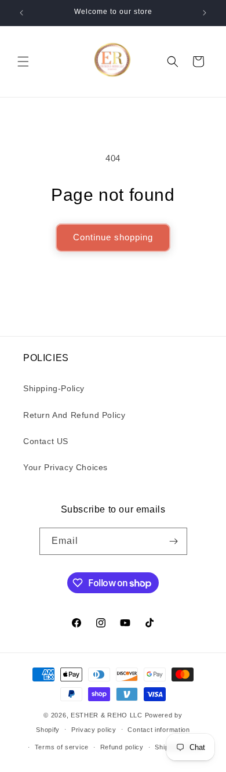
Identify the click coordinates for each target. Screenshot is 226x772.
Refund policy (122, 747)
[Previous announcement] (21, 13)
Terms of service (62, 747)
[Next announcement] (204, 13)
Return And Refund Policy (74, 415)
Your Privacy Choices (65, 467)
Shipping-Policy (54, 388)
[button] (23, 61)
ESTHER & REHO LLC (108, 715)
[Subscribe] (174, 541)
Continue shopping (113, 237)
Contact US (45, 441)
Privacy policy (93, 729)
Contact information (158, 729)
